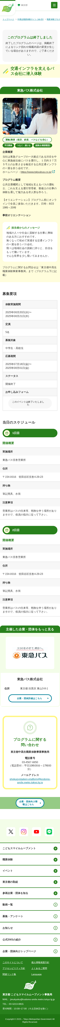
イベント (8, 870)
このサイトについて (13, 962)
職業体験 (8, 859)
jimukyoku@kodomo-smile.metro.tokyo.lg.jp (32, 999)
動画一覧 (8, 904)
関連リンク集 (9, 974)
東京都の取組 (10, 881)
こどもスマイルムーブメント (19, 848)
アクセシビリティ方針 (14, 968)
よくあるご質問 (39, 968)
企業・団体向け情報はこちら (28, 803)
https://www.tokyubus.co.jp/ (36, 172)
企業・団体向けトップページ (19, 951)
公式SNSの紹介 (12, 939)
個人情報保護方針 (40, 962)
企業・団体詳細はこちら (29, 698)
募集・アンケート (13, 916)
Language (36, 974)
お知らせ (8, 928)
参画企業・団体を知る (15, 893)
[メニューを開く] (54, 5)
